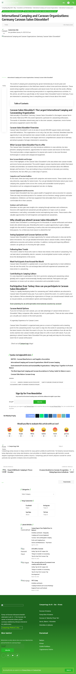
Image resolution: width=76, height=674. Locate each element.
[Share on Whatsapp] (15, 24)
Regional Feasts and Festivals (39, 588)
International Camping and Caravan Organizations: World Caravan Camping (35, 362)
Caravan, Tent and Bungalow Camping (41, 537)
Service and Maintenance (38, 542)
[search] (60, 2)
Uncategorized (35, 574)
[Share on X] (12, 24)
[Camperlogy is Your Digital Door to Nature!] (25, 530)
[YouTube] (69, 446)
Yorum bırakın (66, 482)
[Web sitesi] (64, 446)
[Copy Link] (27, 24)
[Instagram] (71, 446)
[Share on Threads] (4, 112)
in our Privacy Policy (55, 406)
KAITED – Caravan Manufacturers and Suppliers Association (30, 359)
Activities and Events (37, 532)
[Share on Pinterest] (4, 98)
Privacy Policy (26, 670)
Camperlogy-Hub (13, 30)
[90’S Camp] (25, 583)
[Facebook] (66, 446)
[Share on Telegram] (21, 24)
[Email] (24, 24)
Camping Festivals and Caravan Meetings (42, 585)
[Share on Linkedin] (18, 24)
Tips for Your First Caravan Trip (40, 556)
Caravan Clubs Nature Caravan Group (23, 374)
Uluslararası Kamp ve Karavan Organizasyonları (25, 384)
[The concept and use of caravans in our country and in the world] (25, 564)
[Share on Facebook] (10, 24)
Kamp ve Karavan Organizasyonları (52, 382)
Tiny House (49, 542)
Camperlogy (24, 343)
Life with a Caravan (37, 548)
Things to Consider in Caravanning (40, 554)
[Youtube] (29, 513)
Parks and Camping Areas (38, 540)
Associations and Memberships (12, 11)
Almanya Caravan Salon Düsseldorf (28, 382)
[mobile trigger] (72, 3)
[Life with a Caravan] (25, 551)
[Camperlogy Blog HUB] (10, 2)
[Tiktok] (46, 513)
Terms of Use (37, 670)
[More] (33, 24)
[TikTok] (73, 446)
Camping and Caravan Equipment (40, 535)
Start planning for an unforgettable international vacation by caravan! (36, 304)
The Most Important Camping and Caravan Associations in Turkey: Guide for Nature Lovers (41, 371)
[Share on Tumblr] (50, 416)
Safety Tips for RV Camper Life (40, 551)
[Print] (30, 24)
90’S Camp (35, 580)
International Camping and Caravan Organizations (40, 11)
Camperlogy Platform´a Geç (10, 627)
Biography (46, 532)
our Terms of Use (29, 406)
